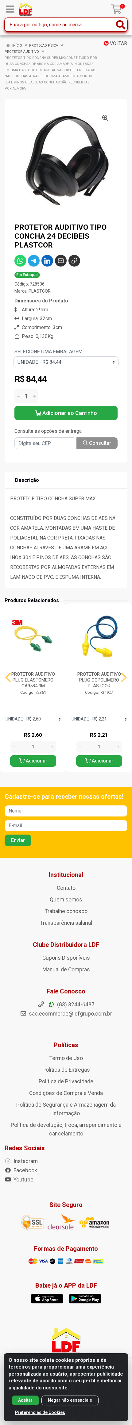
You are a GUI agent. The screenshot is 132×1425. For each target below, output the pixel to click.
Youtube (22, 1180)
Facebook (24, 1170)
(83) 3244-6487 (75, 1004)
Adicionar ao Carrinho (69, 413)
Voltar (118, 43)
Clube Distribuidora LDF (66, 944)
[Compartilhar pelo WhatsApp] (20, 261)
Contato (66, 888)
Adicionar (36, 761)
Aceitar (25, 1400)
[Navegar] (8, 677)
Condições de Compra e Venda (66, 1093)
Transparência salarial (66, 923)
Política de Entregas (66, 1070)
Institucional (66, 874)
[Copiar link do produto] (74, 261)
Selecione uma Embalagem (48, 352)
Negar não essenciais (70, 1400)
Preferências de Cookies (40, 1412)
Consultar (99, 443)
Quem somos (66, 900)
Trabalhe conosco (66, 911)
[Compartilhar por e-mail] (61, 261)
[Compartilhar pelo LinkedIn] (47, 261)
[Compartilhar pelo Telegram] (34, 261)
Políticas (66, 1045)
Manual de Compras (66, 969)
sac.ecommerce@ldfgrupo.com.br (70, 1014)
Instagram (25, 1161)
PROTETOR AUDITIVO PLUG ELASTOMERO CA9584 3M (33, 680)
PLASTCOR (40, 291)
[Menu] (10, 9)
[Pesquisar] (120, 24)
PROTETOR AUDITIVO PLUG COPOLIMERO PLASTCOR (99, 680)
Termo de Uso (66, 1058)
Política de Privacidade (66, 1081)
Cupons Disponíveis (66, 958)
